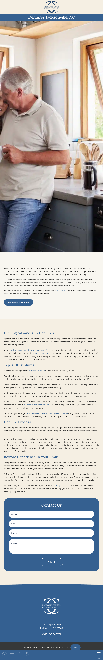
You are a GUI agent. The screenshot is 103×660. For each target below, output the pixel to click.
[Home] (4, 655)
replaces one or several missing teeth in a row (47, 413)
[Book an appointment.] (12, 655)
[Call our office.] (20, 655)
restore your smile (37, 370)
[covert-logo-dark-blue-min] (51, 2)
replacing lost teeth (41, 353)
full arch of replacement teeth (37, 404)
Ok (75, 647)
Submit (52, 562)
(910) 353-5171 (61, 290)
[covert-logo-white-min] (51, 599)
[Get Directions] (28, 655)
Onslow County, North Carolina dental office (30, 350)
